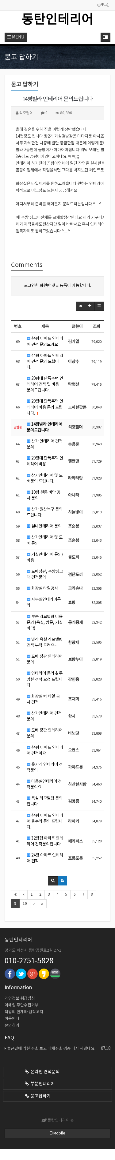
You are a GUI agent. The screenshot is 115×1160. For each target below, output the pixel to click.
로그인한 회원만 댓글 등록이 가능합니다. (57, 285)
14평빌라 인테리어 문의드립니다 (44, 427)
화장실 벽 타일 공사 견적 (43, 699)
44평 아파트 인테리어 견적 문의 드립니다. (45, 361)
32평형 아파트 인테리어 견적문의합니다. (45, 841)
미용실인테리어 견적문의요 (44, 784)
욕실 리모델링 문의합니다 (45, 801)
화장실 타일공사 (44, 588)
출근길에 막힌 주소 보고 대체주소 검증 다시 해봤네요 (58, 1048)
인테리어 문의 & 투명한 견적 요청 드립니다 (45, 679)
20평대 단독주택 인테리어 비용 (45, 461)
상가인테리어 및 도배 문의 (45, 540)
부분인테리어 (42, 1084)
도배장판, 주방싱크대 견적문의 (45, 574)
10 (25, 904)
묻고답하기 (40, 1096)
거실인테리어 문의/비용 (45, 557)
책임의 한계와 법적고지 (24, 1012)
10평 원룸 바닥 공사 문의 (43, 495)
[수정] (89, 306)
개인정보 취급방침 (20, 998)
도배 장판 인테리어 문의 (45, 659)
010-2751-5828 (29, 961)
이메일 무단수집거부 (22, 1005)
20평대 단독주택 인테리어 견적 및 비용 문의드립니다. (45, 384)
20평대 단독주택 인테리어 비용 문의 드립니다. (45, 407)
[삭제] (80, 306)
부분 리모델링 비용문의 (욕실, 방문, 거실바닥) (45, 622)
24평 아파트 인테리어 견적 (45, 858)
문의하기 (12, 1025)
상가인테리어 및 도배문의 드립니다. (45, 478)
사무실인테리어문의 (44, 602)
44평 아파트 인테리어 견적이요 (45, 750)
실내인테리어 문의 (46, 526)
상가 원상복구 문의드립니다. (45, 512)
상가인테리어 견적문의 (44, 716)
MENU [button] (17, 37)
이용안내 (12, 1019)
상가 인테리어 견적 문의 (45, 444)
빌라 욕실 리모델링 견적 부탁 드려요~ (45, 642)
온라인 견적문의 (44, 1072)
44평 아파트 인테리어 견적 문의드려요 (45, 341)
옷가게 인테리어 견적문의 (45, 767)
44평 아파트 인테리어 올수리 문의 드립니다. (45, 821)
